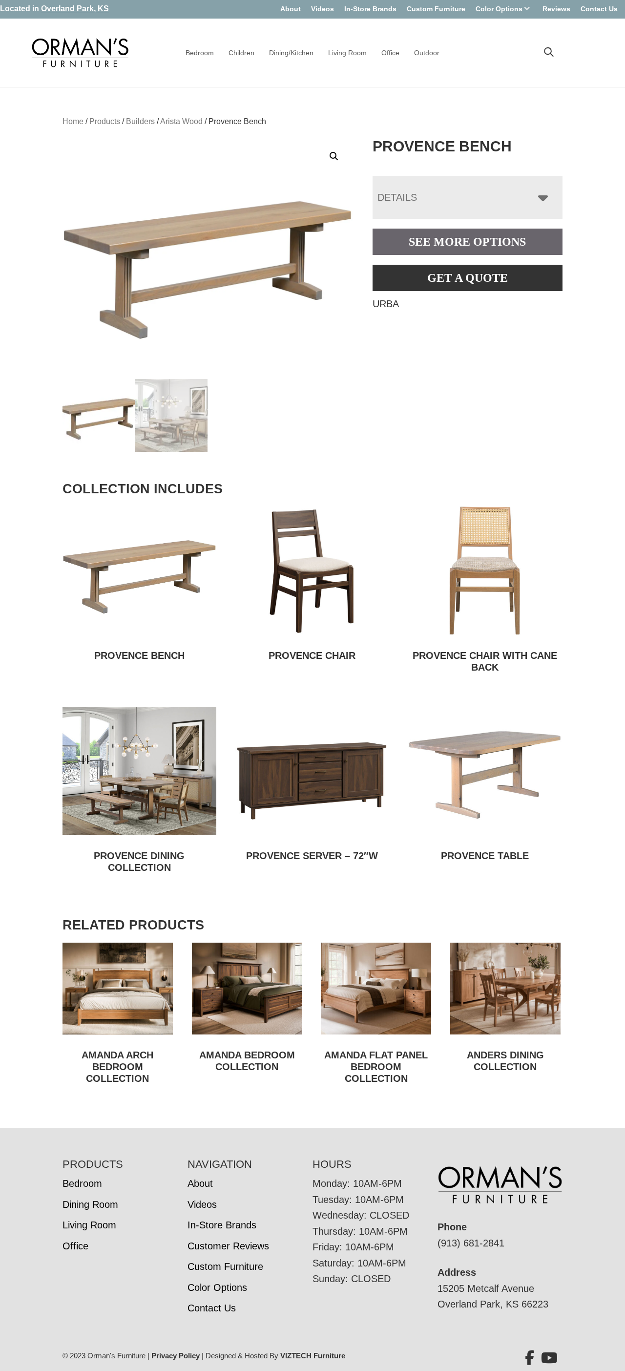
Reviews (556, 9)
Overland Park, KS (75, 8)
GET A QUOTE (467, 278)
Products (104, 121)
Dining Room (90, 1204)
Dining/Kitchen (291, 53)
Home (72, 121)
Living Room (347, 53)
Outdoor (426, 53)
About (290, 9)
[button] (334, 156)
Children (241, 53)
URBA (386, 303)
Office (390, 53)
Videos (322, 9)
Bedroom (200, 53)
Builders (140, 121)
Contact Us (599, 9)
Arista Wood (181, 121)
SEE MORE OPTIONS (467, 241)
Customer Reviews (228, 1246)
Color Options (499, 9)
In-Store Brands (370, 9)
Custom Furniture (436, 9)
